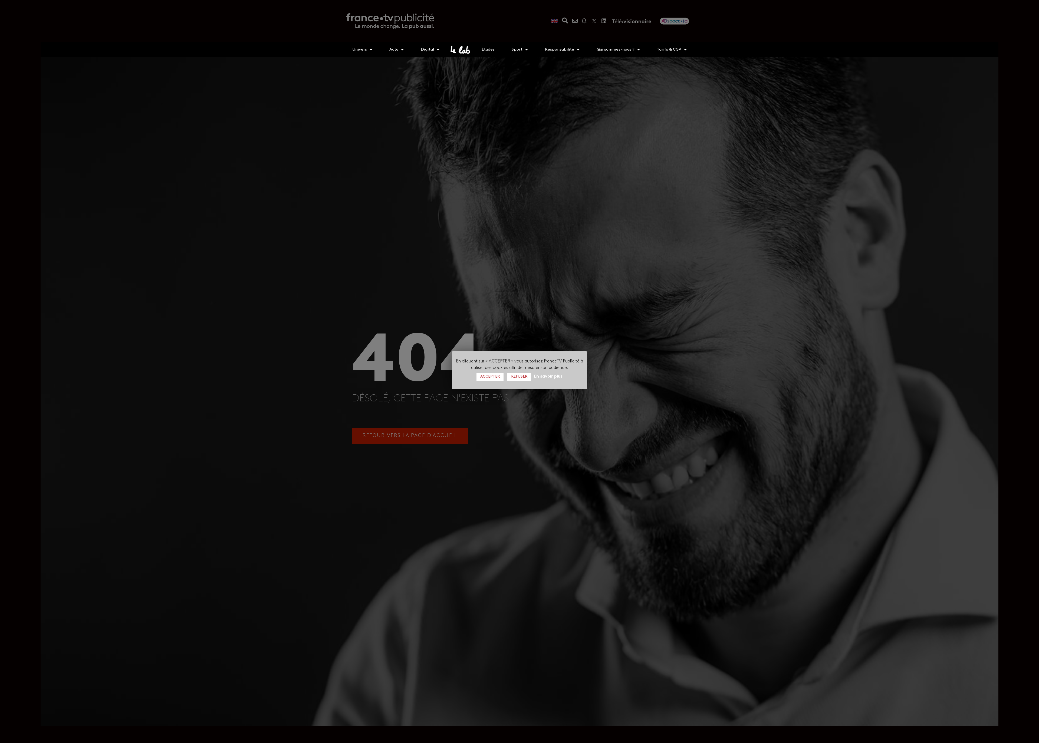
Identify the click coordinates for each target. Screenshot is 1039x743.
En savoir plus (548, 376)
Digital (427, 50)
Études (488, 50)
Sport (517, 50)
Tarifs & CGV (669, 50)
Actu (393, 50)
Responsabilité (559, 50)
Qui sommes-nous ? (615, 50)
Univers (359, 50)
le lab (460, 49)
